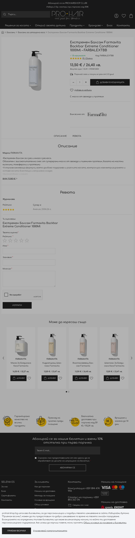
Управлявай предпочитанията (50, 531)
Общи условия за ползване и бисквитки (105, 523)
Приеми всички (16, 531)
